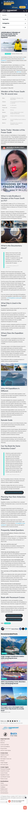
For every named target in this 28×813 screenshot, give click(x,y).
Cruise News (8, 53)
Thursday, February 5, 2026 (16, 53)
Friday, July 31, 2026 (5, 659)
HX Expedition (7, 623)
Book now (22, 7)
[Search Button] (25, 15)
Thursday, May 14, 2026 (5, 712)
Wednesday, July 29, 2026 (6, 685)
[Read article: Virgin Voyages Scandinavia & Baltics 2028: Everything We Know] (14, 645)
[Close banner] (26, 4)
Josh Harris (8, 628)
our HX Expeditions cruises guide (14, 298)
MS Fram (19, 72)
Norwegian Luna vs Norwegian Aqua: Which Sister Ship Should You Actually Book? (12, 708)
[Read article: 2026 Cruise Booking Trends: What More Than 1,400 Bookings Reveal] (14, 671)
